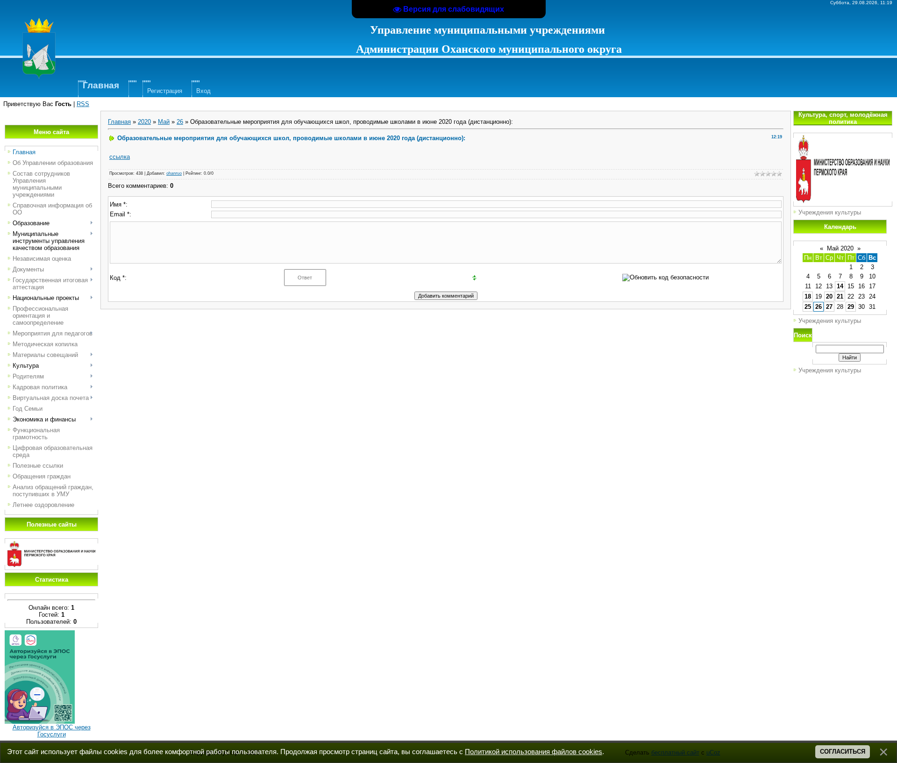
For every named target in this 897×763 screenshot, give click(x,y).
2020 (144, 121)
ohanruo (174, 173)
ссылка (119, 156)
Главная (119, 121)
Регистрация (164, 90)
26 (180, 121)
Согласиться (842, 751)
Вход (203, 90)
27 (829, 306)
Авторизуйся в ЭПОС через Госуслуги (52, 731)
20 (829, 296)
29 (850, 306)
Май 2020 (840, 248)
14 (840, 286)
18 (807, 296)
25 (807, 306)
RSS (83, 103)
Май (164, 121)
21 (840, 296)
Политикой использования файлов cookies (533, 752)
